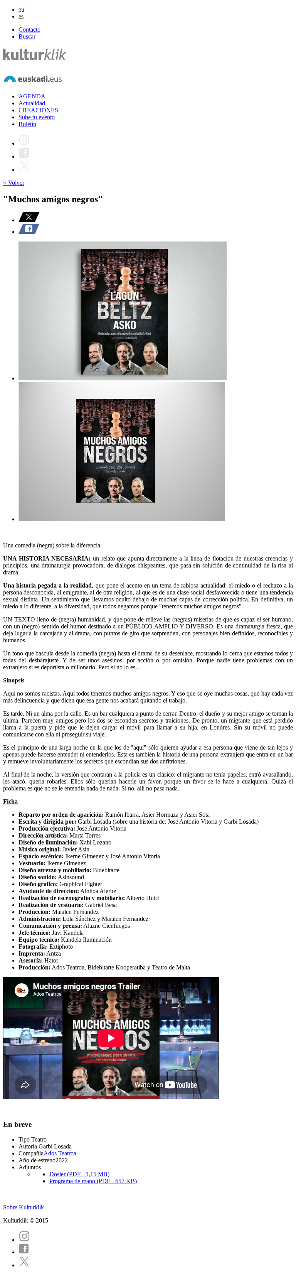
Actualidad (31, 103)
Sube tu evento (36, 117)
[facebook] (23, 1252)
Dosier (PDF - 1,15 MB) (79, 1174)
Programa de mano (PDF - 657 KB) (93, 1181)
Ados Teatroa (60, 1153)
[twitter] (24, 1265)
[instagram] (24, 1239)
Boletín (27, 124)
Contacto (29, 29)
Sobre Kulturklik (23, 1207)
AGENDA (31, 96)
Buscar (26, 36)
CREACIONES (38, 110)
